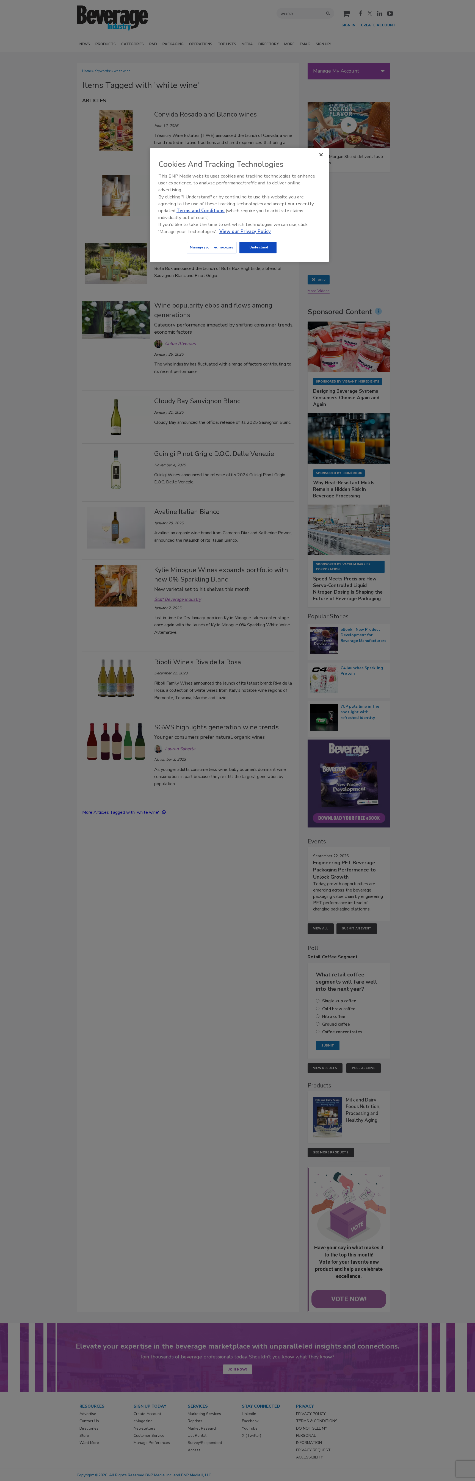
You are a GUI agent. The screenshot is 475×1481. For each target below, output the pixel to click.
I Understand (258, 247)
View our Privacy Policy (245, 231)
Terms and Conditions (200, 210)
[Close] (321, 155)
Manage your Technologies (211, 247)
